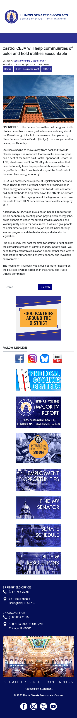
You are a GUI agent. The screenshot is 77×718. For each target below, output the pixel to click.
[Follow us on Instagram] (32, 358)
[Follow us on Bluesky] (44, 358)
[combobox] (20, 287)
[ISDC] (37, 16)
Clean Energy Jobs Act (27, 69)
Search (46, 287)
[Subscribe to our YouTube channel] (57, 358)
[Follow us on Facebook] (19, 358)
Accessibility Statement (38, 688)
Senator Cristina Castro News (28, 60)
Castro (7, 69)
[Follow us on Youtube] (53, 704)
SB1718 (47, 69)
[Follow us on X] (45, 704)
